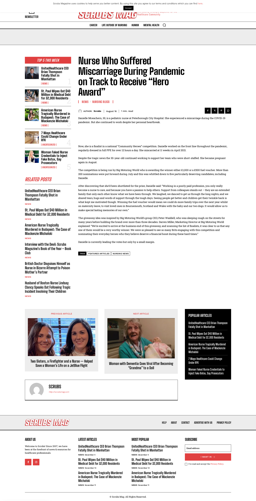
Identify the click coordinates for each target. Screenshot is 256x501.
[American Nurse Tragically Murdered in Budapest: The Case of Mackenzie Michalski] (32, 114)
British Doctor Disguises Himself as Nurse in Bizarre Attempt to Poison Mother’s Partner (47, 267)
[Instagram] (36, 462)
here (200, 3)
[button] (164, 25)
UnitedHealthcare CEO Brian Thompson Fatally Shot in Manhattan (55, 73)
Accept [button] (128, 8)
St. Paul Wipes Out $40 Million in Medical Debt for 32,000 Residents (56, 94)
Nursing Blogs (101, 101)
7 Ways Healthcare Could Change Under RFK (54, 136)
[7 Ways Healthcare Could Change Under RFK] (32, 137)
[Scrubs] (80, 111)
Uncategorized (48, 144)
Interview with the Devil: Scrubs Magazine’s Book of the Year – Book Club (48, 248)
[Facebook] (208, 111)
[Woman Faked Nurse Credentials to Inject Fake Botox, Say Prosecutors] (32, 156)
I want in (206, 457)
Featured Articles (98, 253)
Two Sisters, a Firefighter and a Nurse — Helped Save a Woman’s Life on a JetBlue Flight (62, 363)
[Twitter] (214, 111)
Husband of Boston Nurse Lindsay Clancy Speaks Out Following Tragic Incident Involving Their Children (47, 287)
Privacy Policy (217, 464)
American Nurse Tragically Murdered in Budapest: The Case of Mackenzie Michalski (55, 115)
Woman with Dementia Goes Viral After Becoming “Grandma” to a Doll (141, 366)
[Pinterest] (221, 111)
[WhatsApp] (228, 111)
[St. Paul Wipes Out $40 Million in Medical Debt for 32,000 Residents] (32, 95)
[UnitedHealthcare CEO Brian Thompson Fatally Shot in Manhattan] (32, 73)
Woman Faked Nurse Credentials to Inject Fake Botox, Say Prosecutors (54, 157)
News (44, 83)
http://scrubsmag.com (59, 392)
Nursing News (121, 253)
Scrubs (97, 111)
